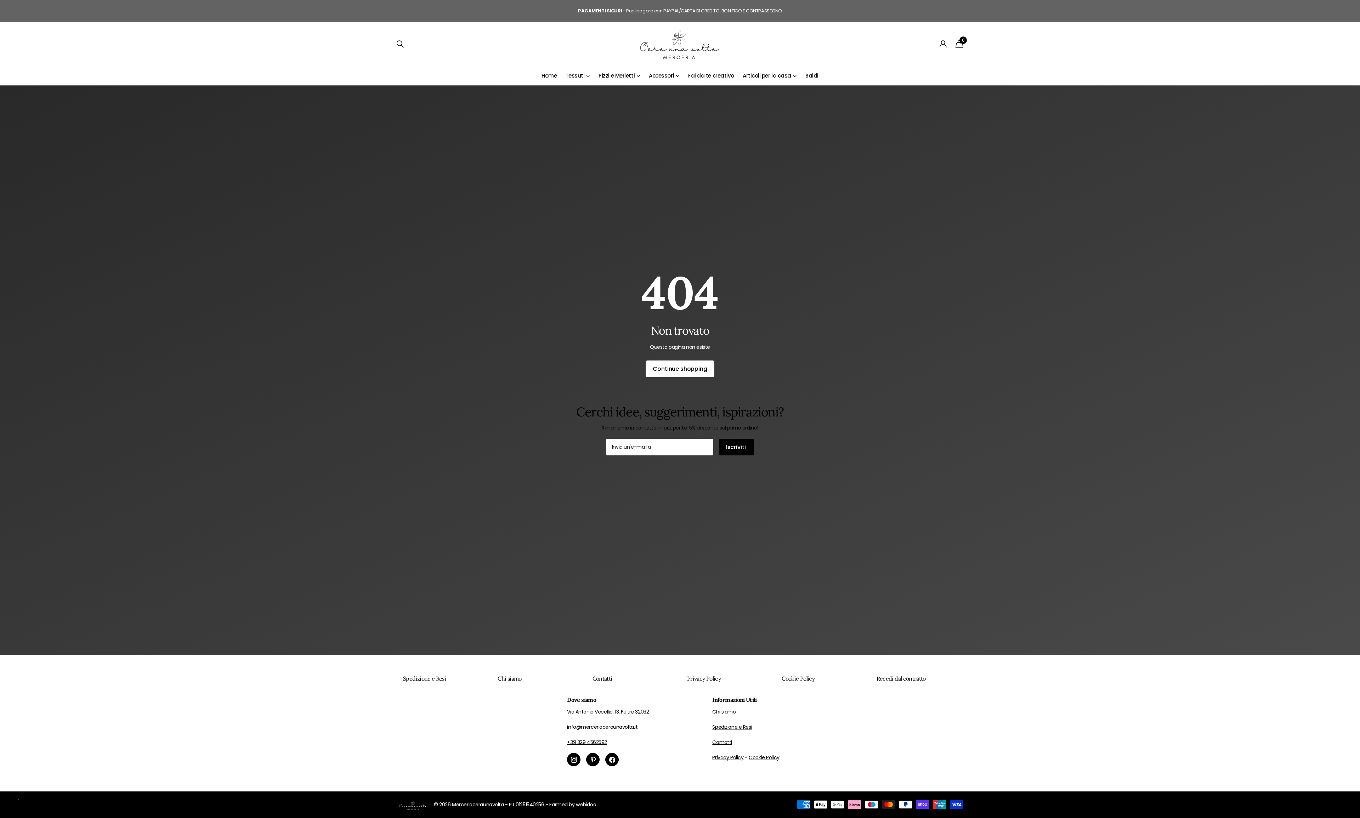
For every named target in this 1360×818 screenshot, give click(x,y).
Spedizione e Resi (424, 678)
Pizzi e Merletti (617, 75)
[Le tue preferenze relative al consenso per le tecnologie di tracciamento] (12, 805)
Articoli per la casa (767, 75)
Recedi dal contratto (901, 678)
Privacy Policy (704, 678)
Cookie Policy (798, 678)
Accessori (661, 75)
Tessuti (574, 75)
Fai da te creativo (711, 75)
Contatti (602, 678)
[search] (400, 44)
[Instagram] (573, 759)
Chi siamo (509, 678)
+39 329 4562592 (587, 742)
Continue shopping (680, 369)
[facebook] (612, 759)
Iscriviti (736, 447)
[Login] (943, 44)
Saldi (811, 75)
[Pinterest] (593, 759)
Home (549, 75)
